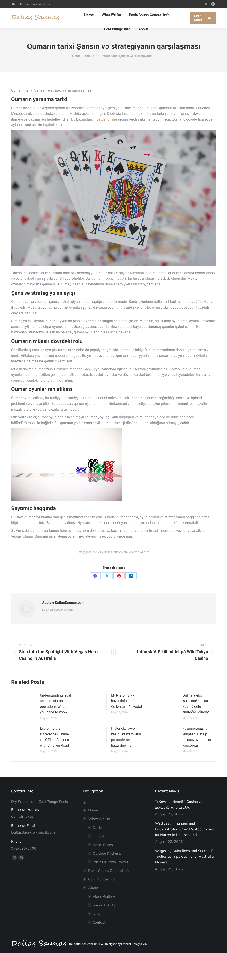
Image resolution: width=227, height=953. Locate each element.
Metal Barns (103, 844)
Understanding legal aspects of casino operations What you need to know (55, 703)
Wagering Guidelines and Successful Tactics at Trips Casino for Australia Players (185, 856)
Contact (99, 922)
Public (93, 552)
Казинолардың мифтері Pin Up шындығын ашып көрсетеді (196, 737)
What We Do (99, 819)
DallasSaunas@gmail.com (33, 4)
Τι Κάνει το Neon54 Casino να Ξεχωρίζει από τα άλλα (178, 804)
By (114, 552)
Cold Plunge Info (101, 879)
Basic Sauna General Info (109, 870)
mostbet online (105, 119)
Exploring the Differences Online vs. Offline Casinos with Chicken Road (54, 737)
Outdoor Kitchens (107, 853)
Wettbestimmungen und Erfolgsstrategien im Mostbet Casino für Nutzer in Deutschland (185, 829)
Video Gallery (104, 896)
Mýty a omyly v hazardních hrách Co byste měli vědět (126, 701)
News (97, 913)
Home (93, 810)
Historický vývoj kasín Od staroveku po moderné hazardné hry (126, 737)
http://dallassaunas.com (57, 609)
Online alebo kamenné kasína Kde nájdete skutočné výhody (195, 703)
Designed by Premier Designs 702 (126, 944)
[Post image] (23, 702)
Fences (98, 836)
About (93, 888)
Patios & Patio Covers (110, 862)
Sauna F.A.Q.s (104, 905)
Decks (98, 827)
